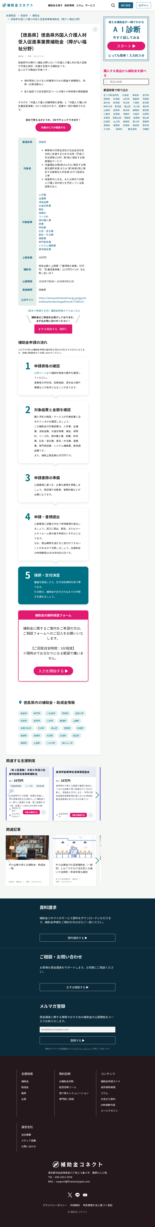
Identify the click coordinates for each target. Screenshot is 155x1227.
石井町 (41, 728)
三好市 (50, 720)
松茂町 (50, 735)
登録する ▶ (77, 1040)
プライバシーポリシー (55, 1205)
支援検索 (27, 1074)
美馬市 (37, 720)
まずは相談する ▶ (77, 987)
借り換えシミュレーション (74, 1093)
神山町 (54, 728)
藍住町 (76, 735)
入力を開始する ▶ (53, 670)
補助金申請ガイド (110, 1081)
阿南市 (65, 713)
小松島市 (51, 713)
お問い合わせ (28, 1146)
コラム (79, 5)
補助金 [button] (21, 56)
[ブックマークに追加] (95, 29)
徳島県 (24, 15)
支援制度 (11, 15)
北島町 (63, 735)
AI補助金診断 (66, 1081)
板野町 (24, 742)
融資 (23, 1093)
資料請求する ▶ (77, 938)
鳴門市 (37, 713)
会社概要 (26, 1134)
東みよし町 (67, 742)
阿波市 (24, 720)
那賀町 (67, 728)
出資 (23, 1099)
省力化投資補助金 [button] (63, 879)
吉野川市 (79, 713)
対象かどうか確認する (53, 127)
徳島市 (24, 713)
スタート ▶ (126, 45)
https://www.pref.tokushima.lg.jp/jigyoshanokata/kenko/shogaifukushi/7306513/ (62, 299)
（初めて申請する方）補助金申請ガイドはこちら (53, 310)
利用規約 (75, 1205)
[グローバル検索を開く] (113, 5)
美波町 (24, 735)
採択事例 (69, 5)
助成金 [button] (11, 881)
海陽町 (37, 735)
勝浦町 (63, 720)
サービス (90, 5)
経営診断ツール (67, 1087)
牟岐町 (80, 728)
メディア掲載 (28, 1140)
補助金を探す (55, 5)
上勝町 (76, 720)
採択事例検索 (108, 1087)
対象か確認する (31, 812)
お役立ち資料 (108, 1099)
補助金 (36, 15)
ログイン (143, 5)
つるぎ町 (51, 742)
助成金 (25, 1087)
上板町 (37, 742)
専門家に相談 (66, 1099)
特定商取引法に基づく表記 (97, 1205)
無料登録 (126, 5)
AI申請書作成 (108, 1105)
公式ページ (40, 373)
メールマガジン (109, 1110)
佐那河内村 (26, 728)
